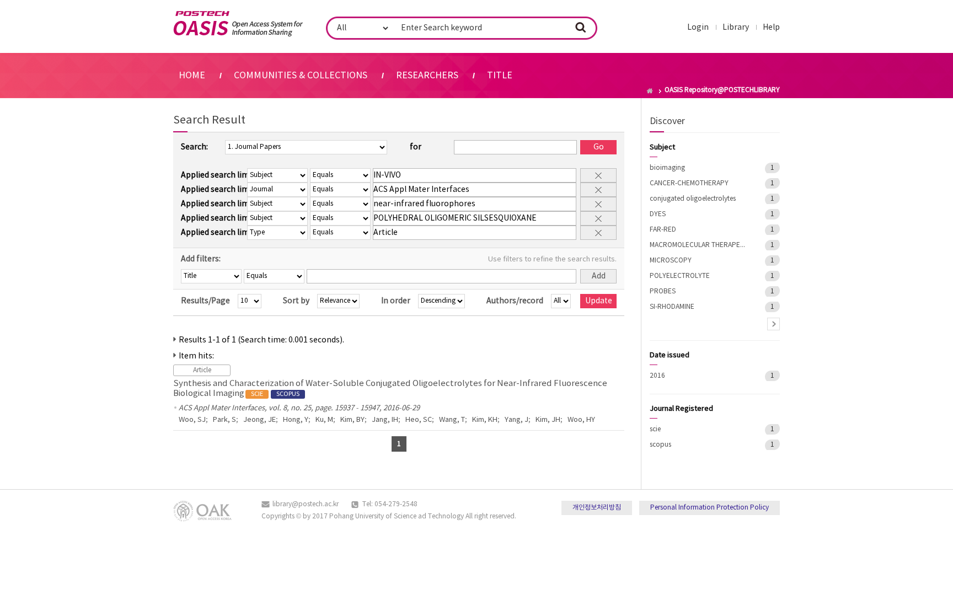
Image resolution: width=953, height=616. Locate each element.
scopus (660, 444)
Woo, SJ (192, 420)
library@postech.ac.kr (305, 504)
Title (499, 76)
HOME (192, 76)
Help (771, 27)
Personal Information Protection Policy (709, 507)
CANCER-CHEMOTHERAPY (689, 183)
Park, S (224, 420)
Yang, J (516, 420)
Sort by (296, 301)
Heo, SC (418, 420)
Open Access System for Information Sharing (238, 23)
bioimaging (667, 168)
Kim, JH (548, 420)
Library (735, 27)
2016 (657, 375)
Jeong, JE (259, 420)
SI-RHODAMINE (672, 306)
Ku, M (324, 420)
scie (655, 429)
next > (773, 324)
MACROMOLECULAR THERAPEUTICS (699, 245)
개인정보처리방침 (596, 507)
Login (698, 27)
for (415, 147)
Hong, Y (295, 420)
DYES (658, 214)
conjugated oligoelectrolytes (693, 198)
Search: (194, 147)
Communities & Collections (300, 76)
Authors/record (514, 301)
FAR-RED (663, 229)
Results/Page (205, 301)
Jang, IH (385, 420)
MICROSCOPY (671, 260)
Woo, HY (581, 420)
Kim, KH (484, 420)
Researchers (427, 76)
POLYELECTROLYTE (680, 276)
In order (395, 301)
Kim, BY (352, 420)
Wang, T (452, 420)
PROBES (663, 291)
